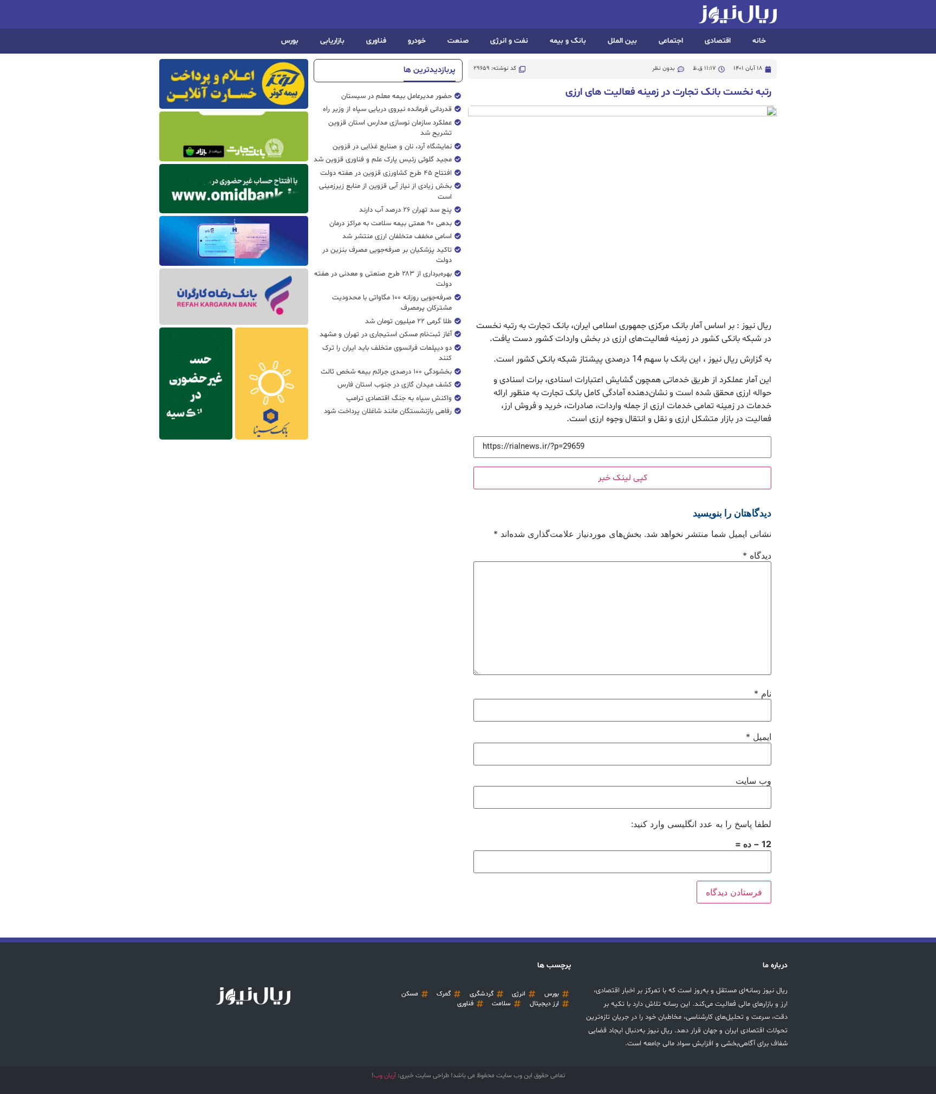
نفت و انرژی (509, 41)
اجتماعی (671, 41)
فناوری (376, 41)
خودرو (417, 41)
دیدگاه (757, 555)
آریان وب (385, 1075)
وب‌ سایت (753, 780)
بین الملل (622, 41)
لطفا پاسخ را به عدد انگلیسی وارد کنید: (701, 824)
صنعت (458, 41)
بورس (289, 41)
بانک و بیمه (568, 41)
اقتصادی (718, 41)
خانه (759, 41)
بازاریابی (332, 41)
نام (762, 693)
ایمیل (758, 736)
